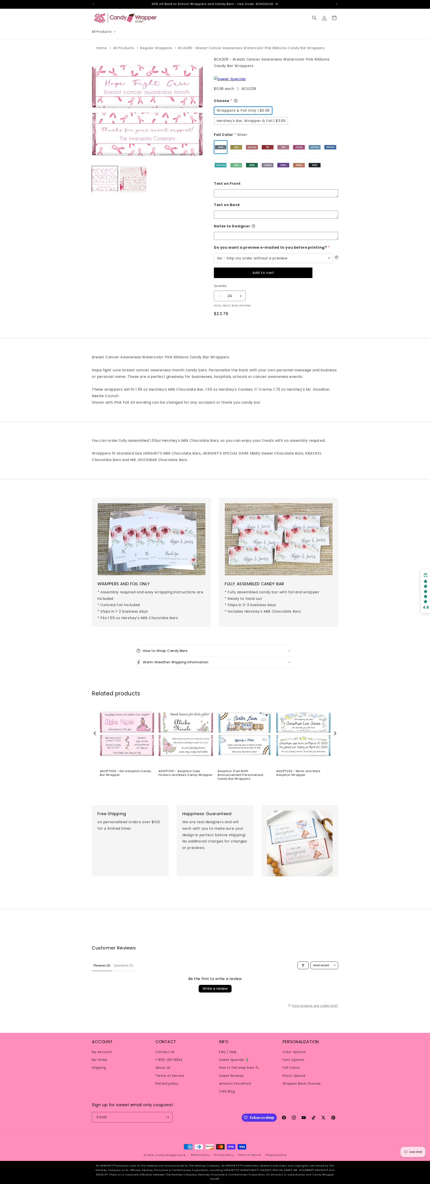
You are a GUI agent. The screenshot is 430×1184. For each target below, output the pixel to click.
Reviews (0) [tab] (102, 965)
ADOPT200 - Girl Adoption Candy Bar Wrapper (125, 773)
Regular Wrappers (156, 48)
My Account (102, 1052)
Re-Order (100, 1060)
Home (101, 48)
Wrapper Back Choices (302, 1083)
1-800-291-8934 (168, 1060)
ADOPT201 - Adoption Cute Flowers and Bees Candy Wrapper (186, 773)
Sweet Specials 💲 (234, 1060)
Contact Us (164, 1052)
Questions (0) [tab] (123, 965)
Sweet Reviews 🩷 (234, 1075)
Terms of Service (169, 1075)
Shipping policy (276, 1155)
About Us (162, 1067)
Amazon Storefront (235, 1083)
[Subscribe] (167, 1117)
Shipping (99, 1067)
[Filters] (303, 965)
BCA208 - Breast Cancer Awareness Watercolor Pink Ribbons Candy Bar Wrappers (251, 48)
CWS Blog (227, 1091)
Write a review (215, 988)
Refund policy (166, 1083)
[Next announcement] (337, 4)
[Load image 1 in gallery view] (105, 179)
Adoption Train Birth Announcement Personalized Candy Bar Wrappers (240, 775)
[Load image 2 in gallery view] (133, 179)
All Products (123, 48)
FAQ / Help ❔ (230, 1052)
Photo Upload (294, 1075)
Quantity (220, 286)
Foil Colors (291, 1067)
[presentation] (95, 733)
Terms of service (249, 1155)
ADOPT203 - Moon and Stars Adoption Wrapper (298, 773)
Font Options (293, 1060)
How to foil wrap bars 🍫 (239, 1067)
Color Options (294, 1052)
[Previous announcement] (93, 4)
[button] (103, 31)
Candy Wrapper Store (170, 1155)
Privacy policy (223, 1155)
